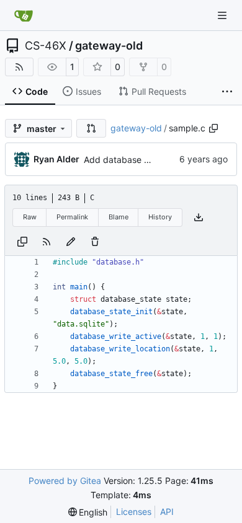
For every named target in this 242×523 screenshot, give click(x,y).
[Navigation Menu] (223, 15)
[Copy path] (213, 128)
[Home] (23, 15)
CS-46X (45, 46)
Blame (118, 217)
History (160, 217)
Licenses (133, 511)
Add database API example (139, 159)
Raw (30, 217)
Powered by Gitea (65, 480)
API (167, 511)
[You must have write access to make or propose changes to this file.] (95, 242)
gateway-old (109, 46)
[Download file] (198, 217)
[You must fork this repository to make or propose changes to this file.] (71, 242)
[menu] (88, 512)
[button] (91, 128)
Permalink (72, 217)
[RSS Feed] (19, 67)
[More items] (227, 92)
